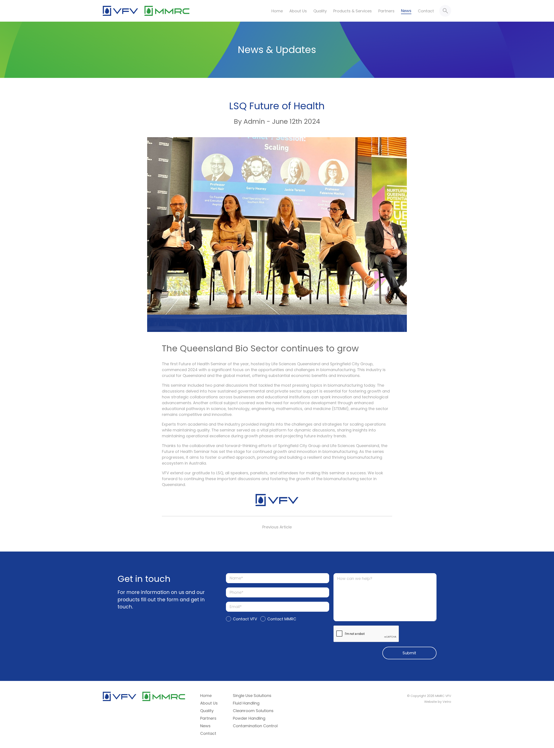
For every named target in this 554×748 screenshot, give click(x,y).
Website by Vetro (437, 702)
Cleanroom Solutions (253, 710)
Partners (386, 11)
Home (277, 11)
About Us (298, 11)
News (406, 10)
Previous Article (277, 527)
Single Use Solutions (252, 695)
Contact (426, 11)
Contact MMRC (281, 619)
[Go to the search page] (445, 11)
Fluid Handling (246, 703)
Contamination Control (255, 726)
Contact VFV (245, 619)
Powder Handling (249, 718)
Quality (320, 11)
